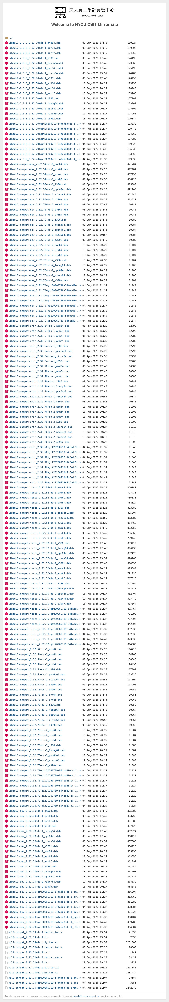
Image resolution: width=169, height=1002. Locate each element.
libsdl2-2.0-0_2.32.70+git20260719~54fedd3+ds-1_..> (44, 123)
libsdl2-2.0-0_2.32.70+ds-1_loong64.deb (36, 63)
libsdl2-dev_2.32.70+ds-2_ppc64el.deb (34, 876)
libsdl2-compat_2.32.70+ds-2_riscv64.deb (36, 760)
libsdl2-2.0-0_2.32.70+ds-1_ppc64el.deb (36, 68)
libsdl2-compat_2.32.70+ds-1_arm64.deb (35, 694)
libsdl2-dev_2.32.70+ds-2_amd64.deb (33, 851)
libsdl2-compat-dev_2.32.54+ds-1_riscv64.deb (39, 194)
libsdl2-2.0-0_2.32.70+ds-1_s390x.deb (34, 78)
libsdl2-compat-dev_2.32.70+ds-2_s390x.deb (38, 280)
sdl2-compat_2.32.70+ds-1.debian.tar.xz (36, 947)
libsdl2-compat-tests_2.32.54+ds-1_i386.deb (38, 507)
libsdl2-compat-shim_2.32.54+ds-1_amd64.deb (38, 325)
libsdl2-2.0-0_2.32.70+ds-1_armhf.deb (34, 52)
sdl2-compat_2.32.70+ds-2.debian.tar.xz (36, 957)
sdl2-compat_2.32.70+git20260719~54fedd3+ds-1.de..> (44, 977)
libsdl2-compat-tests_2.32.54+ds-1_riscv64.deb (41, 517)
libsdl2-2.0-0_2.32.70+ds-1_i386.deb (33, 58)
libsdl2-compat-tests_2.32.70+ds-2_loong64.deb (41, 588)
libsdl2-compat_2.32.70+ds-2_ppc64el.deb (36, 755)
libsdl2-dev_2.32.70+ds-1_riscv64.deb (34, 841)
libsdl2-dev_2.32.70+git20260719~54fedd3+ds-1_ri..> (44, 922)
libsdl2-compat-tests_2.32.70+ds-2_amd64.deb (39, 568)
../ (10, 37)
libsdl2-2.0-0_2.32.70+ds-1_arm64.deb (34, 47)
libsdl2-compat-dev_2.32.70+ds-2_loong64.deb (39, 265)
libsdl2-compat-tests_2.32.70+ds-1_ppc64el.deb (41, 553)
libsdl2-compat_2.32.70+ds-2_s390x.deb (35, 765)
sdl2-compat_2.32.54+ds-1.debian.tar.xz (36, 932)
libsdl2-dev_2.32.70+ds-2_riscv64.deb (34, 881)
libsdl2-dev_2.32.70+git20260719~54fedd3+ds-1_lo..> (44, 911)
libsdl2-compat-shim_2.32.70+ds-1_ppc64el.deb (40, 391)
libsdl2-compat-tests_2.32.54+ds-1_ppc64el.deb (41, 512)
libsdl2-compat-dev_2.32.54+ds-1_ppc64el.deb (39, 189)
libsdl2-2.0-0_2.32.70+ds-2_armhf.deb (34, 93)
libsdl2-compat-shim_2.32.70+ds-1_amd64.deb (38, 366)
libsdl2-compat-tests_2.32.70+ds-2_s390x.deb (39, 603)
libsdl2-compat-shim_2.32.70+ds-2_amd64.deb (38, 406)
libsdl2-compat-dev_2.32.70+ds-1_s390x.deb (38, 239)
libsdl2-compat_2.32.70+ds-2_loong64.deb (36, 750)
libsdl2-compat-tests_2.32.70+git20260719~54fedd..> (44, 608)
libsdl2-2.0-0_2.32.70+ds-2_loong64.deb (36, 103)
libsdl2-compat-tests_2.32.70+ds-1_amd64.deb (39, 527)
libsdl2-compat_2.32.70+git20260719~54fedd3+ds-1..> (44, 770)
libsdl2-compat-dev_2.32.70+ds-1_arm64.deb (38, 209)
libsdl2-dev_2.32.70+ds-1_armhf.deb (33, 821)
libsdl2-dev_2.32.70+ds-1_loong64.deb (34, 831)
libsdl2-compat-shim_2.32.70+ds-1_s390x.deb (38, 401)
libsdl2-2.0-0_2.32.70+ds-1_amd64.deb (34, 42)
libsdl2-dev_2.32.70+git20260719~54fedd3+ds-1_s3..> (44, 927)
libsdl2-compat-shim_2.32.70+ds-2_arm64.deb (38, 411)
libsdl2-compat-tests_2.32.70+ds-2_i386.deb (38, 583)
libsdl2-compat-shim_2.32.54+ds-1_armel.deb (38, 335)
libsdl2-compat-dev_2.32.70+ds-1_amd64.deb (38, 204)
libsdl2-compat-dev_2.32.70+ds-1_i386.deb (37, 219)
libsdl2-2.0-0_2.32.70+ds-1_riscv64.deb (36, 73)
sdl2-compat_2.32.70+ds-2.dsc (28, 962)
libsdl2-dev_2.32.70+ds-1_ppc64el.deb (34, 836)
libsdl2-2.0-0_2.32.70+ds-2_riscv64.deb (36, 113)
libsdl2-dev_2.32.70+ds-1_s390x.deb (33, 846)
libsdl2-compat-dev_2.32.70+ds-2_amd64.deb (38, 245)
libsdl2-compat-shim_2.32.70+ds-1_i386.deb (38, 381)
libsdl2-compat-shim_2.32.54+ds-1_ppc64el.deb (40, 351)
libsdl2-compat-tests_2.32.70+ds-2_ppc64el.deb (41, 593)
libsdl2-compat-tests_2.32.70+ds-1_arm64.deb (39, 533)
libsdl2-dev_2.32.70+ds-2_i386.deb (32, 866)
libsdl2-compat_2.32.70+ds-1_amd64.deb (35, 689)
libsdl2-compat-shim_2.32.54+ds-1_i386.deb (38, 346)
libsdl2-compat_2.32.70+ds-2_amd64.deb (35, 730)
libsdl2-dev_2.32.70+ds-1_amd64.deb (33, 810)
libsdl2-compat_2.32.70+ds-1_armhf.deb (35, 699)
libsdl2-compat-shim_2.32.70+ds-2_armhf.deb (38, 416)
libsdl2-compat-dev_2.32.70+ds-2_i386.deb (37, 260)
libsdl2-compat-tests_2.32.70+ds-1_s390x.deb (39, 563)
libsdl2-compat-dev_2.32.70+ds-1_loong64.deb (39, 224)
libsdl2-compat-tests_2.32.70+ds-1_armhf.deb (39, 538)
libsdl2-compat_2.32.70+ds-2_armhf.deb (35, 740)
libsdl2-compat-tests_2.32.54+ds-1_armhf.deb (39, 502)
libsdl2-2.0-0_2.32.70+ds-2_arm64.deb (34, 88)
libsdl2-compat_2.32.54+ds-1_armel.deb (35, 659)
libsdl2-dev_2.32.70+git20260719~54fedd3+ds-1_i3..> (44, 906)
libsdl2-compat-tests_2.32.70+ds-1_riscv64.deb (41, 558)
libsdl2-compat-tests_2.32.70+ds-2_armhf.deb (39, 578)
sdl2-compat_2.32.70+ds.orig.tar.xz (33, 972)
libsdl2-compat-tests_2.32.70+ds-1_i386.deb (38, 543)
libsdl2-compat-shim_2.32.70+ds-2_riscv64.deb (40, 437)
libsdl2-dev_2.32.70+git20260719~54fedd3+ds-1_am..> (44, 891)
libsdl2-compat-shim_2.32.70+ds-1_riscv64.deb (40, 396)
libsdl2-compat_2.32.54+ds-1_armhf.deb (35, 664)
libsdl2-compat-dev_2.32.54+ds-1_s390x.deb (38, 199)
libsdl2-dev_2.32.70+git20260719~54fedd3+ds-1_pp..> (44, 917)
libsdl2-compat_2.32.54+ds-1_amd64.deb (35, 649)
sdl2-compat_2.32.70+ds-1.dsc (28, 952)
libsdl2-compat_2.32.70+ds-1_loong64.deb (36, 709)
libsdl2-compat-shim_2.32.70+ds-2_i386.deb (38, 421)
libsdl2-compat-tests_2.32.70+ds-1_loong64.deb (41, 548)
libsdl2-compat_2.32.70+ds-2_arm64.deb (35, 735)
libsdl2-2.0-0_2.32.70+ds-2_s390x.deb (34, 118)
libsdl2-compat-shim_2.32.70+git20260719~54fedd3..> (44, 447)
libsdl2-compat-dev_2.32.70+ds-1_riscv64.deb (39, 234)
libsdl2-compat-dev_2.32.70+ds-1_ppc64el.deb (39, 229)
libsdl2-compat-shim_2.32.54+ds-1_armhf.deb (38, 340)
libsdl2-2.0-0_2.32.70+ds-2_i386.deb (33, 98)
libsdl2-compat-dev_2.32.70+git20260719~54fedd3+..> (44, 285)
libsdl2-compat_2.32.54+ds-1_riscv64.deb (36, 679)
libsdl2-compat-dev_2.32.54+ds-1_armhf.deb (38, 179)
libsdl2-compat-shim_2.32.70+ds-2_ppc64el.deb (40, 432)
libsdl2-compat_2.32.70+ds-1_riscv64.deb (36, 720)
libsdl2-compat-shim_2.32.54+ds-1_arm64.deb (38, 330)
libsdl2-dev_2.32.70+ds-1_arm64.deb (33, 816)
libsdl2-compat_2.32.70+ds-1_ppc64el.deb (36, 714)
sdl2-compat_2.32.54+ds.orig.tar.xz (33, 942)
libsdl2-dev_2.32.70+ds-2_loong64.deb (34, 871)
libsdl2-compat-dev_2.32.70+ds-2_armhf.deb (38, 255)
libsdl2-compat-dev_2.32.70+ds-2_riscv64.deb (39, 275)
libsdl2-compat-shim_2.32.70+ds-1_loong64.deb (40, 386)
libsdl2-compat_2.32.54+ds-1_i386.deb (34, 669)
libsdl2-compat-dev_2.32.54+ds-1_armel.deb (38, 174)
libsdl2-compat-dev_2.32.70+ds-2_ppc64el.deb (39, 270)
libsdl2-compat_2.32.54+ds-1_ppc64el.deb (36, 674)
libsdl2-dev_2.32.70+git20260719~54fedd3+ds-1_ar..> (44, 896)
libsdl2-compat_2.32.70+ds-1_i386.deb (34, 704)
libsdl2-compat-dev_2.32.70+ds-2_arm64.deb (38, 250)
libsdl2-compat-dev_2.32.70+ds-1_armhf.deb (38, 214)
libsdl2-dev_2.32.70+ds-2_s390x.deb (33, 886)
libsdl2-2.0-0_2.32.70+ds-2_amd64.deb (34, 83)
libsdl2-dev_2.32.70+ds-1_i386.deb (32, 826)
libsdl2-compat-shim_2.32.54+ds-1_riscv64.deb (40, 356)
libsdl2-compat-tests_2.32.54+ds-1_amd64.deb (39, 487)
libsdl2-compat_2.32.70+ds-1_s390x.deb (35, 725)
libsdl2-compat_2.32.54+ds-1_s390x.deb (35, 684)
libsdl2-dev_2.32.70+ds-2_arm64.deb (33, 856)
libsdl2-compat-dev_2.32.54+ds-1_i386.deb (37, 184)
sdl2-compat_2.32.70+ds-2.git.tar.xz (33, 967)
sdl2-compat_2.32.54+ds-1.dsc (28, 937)
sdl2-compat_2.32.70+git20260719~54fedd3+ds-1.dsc (43, 982)
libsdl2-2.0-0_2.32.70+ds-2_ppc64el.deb (36, 108)
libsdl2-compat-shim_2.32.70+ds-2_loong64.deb (40, 426)
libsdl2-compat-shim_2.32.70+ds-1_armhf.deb (38, 376)
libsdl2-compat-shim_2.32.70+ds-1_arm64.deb (38, 371)
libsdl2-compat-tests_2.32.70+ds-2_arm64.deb (39, 573)
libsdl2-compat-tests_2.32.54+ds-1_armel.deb (39, 497)
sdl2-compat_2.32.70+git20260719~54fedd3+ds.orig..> (44, 987)
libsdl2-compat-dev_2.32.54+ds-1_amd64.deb (38, 164)
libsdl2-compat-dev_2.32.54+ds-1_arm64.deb (38, 169)
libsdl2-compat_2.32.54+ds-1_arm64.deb (35, 654)
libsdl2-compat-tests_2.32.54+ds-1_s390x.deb (39, 522)
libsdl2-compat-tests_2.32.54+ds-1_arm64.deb (39, 492)
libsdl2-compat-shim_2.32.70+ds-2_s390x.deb (38, 442)
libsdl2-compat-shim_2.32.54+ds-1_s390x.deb (38, 361)
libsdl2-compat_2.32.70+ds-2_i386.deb (34, 745)
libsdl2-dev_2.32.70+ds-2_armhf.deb (33, 861)
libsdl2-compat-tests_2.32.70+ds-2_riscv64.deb (41, 598)
